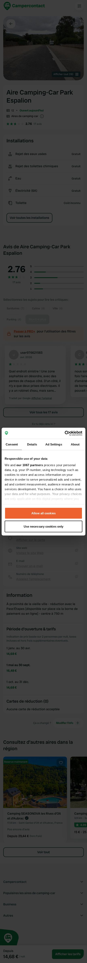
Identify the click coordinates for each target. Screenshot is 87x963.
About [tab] (75, 444)
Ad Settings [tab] (53, 444)
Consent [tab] (12, 444)
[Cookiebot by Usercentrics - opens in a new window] (64, 433)
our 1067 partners (29, 465)
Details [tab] (32, 444)
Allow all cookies (43, 513)
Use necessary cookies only (44, 526)
